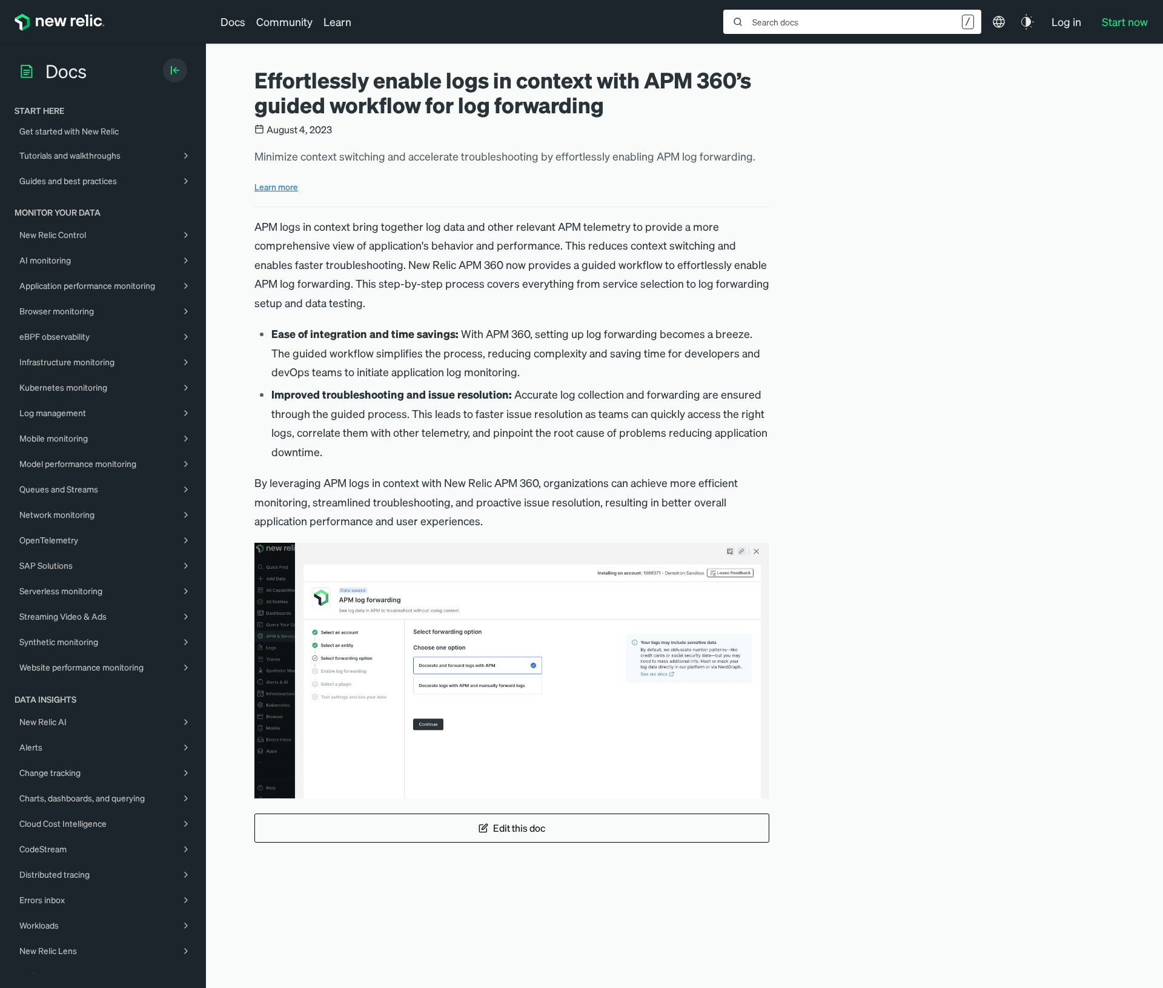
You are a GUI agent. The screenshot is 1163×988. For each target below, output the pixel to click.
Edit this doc (519, 827)
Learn (337, 21)
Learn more (276, 186)
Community (284, 21)
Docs (232, 21)
